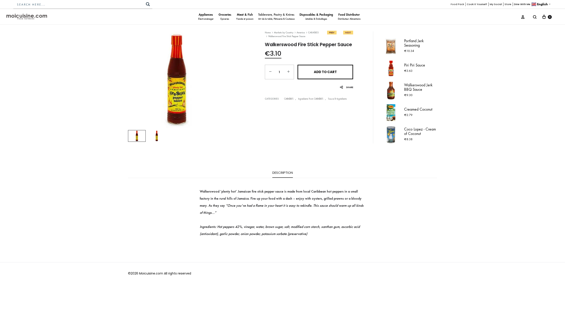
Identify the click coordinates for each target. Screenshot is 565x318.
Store (508, 4)
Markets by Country (283, 32)
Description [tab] (282, 172)
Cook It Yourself (477, 4)
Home (268, 32)
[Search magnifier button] (148, 4)
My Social (496, 4)
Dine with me (522, 4)
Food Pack (457, 4)
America (301, 32)
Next (348, 32)
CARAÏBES (313, 32)
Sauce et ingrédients (337, 98)
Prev (331, 32)
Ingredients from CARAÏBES (310, 98)
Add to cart (325, 72)
